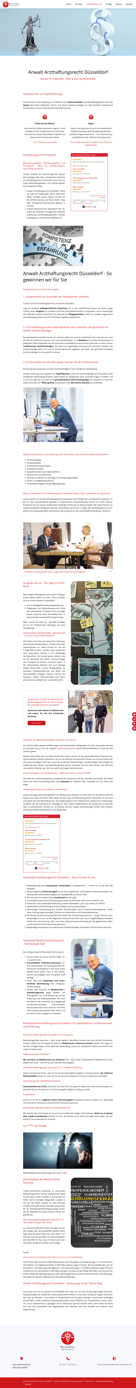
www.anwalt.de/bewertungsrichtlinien (82, 203)
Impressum (89, 1381)
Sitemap (28, 1384)
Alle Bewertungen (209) (80, 166)
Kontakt (129, 4)
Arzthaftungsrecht (94, 4)
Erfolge (109, 4)
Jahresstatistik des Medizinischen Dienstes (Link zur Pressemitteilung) (52, 1257)
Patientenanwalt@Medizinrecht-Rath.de (114, 1364)
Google (64, 1173)
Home (68, 4)
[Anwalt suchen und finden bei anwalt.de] (89, 207)
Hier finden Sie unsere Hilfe (45, 142)
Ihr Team (79, 4)
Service (119, 4)
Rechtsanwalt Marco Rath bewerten (98, 196)
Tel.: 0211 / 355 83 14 (68, 1364)
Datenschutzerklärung (104, 1381)
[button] (68, 545)
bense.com (78, 1381)
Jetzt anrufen (36, 723)
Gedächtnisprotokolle (66, 748)
